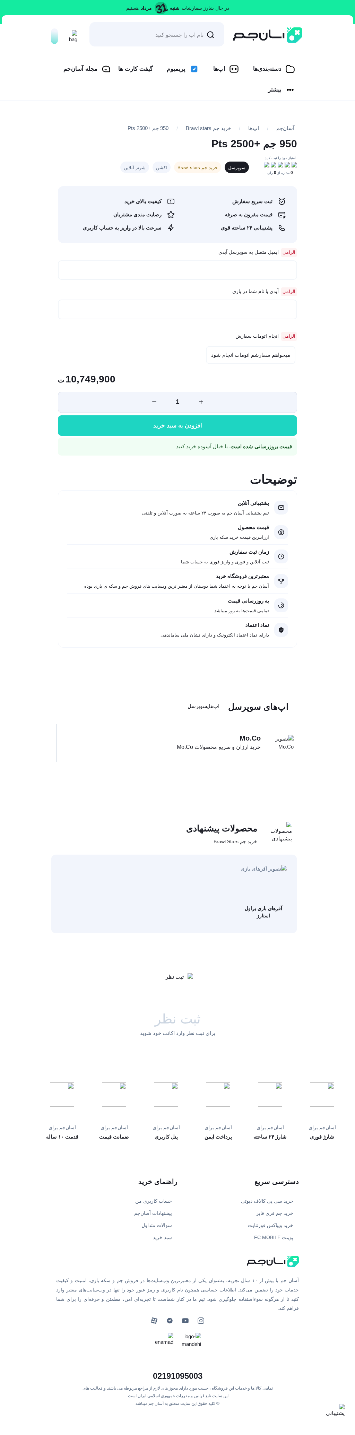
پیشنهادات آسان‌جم (153, 1213)
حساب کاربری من (153, 1201)
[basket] (71, 34)
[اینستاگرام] (201, 1321)
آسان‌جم (285, 128)
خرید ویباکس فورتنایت (270, 1225)
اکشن (161, 167)
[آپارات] (154, 1321)
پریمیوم (176, 69)
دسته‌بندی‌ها (267, 69)
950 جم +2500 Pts (148, 128)
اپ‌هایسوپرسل (203, 706)
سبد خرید (162, 1237)
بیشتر (275, 89)
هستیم (132, 8)
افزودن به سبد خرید (177, 425)
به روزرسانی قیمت (248, 601)
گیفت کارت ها (135, 69)
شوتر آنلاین (135, 167)
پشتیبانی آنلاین (253, 503)
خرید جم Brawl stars (208, 128)
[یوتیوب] (185, 1321)
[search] (210, 34)
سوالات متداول (156, 1225)
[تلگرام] (170, 1321)
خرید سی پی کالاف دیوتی (267, 1201)
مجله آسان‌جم (80, 69)
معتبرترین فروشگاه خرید (242, 576)
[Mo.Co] (280, 743)
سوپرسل (236, 167)
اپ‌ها (219, 69)
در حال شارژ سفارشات (205, 8)
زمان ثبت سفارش (249, 552)
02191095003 (177, 1376)
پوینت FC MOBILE (273, 1237)
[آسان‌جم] (267, 35)
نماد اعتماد (257, 625)
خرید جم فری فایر (274, 1213)
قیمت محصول (253, 527)
